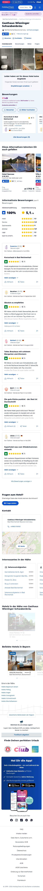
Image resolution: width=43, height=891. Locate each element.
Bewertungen (19, 44)
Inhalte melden (21, 834)
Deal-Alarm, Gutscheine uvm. (21, 838)
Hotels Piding (6, 690)
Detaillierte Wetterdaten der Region (21, 715)
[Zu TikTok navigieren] (21, 820)
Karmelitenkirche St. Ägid (14, 572)
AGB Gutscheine (22, 867)
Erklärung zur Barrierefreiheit (21, 872)
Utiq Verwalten (21, 859)
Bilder (30, 44)
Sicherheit (21, 876)
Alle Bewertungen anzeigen (20, 481)
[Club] (13, 14)
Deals (5, 2)
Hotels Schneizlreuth (8, 698)
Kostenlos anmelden (32, 14)
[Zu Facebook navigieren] (11, 820)
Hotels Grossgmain (8, 695)
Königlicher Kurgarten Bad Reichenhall (17, 576)
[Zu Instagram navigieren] (16, 820)
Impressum (21, 880)
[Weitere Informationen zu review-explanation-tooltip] (27, 34)
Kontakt (30, 2)
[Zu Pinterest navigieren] (26, 820)
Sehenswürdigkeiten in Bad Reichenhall (15, 594)
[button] (17, 59)
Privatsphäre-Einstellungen (21, 855)
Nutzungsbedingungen (21, 846)
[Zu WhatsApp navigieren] (31, 820)
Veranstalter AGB (21, 842)
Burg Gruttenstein (11, 584)
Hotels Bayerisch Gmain (9, 687)
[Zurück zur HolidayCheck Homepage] (8, 7)
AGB (21, 863)
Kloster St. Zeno (10, 580)
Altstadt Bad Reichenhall (14, 588)
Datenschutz (21, 850)
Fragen (37, 44)
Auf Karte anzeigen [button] (33, 30)
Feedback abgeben (21, 735)
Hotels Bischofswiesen (9, 701)
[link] (35, 7)
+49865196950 (15, 526)
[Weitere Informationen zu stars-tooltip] (23, 633)
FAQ (21, 829)
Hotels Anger (5, 692)
